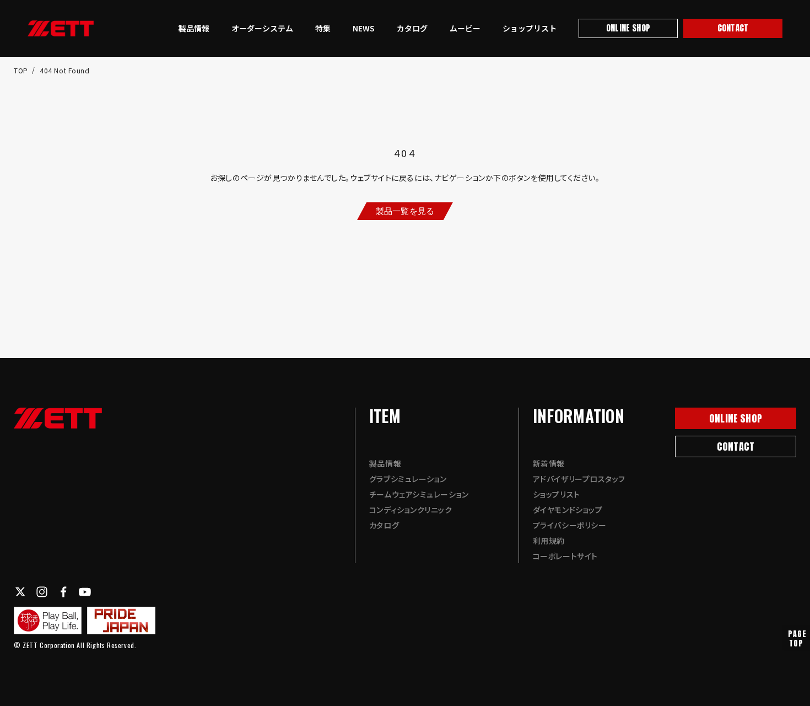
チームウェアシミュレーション (419, 494)
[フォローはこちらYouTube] (84, 591)
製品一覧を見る (405, 210)
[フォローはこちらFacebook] (63, 591)
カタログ (412, 28)
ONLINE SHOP (628, 28)
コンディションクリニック (410, 509)
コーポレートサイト (565, 555)
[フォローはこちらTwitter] (20, 591)
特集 (323, 28)
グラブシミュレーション (408, 478)
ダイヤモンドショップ (568, 509)
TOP (22, 70)
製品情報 (194, 28)
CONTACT (732, 28)
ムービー (465, 28)
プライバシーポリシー (570, 525)
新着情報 (549, 463)
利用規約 (549, 540)
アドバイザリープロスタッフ (579, 478)
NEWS (364, 28)
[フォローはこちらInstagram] (41, 591)
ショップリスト (530, 28)
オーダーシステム (262, 28)
